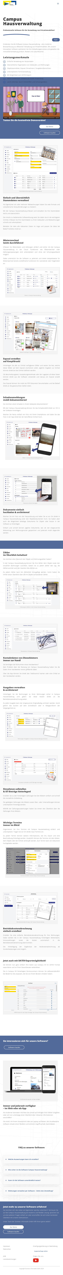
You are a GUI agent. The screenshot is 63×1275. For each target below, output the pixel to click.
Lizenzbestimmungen (9, 1259)
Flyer (56, 40)
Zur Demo (49, 127)
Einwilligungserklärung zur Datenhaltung (45, 1246)
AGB (4, 1256)
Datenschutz (7, 1249)
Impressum (6, 1246)
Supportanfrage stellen (41, 1251)
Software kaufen (50, 133)
